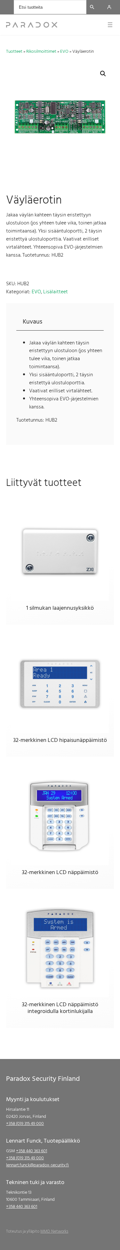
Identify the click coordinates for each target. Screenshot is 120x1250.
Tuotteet (14, 51)
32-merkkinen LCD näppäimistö (60, 872)
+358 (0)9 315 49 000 (25, 1123)
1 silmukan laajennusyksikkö (60, 608)
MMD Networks (54, 1231)
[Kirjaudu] (109, 7)
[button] (103, 73)
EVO (64, 51)
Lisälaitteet (55, 291)
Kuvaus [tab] (32, 321)
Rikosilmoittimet (41, 51)
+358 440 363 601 (31, 1150)
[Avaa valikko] (110, 25)
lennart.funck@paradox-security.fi (37, 1165)
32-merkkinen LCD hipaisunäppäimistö (60, 740)
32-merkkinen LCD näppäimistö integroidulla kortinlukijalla (60, 1008)
